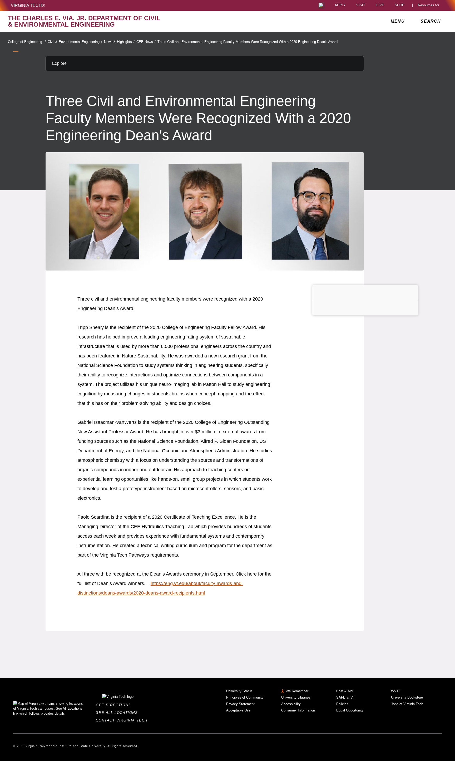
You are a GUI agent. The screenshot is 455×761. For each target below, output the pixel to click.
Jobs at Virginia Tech (407, 704)
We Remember (297, 691)
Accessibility (291, 704)
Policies (342, 704)
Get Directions (115, 705)
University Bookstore (407, 697)
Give (380, 5)
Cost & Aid (344, 691)
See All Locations (118, 713)
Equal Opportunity (350, 710)
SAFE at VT (345, 697)
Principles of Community (245, 697)
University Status (239, 691)
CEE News (146, 42)
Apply (340, 5)
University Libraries (295, 697)
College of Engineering (27, 42)
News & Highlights (119, 42)
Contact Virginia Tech (123, 720)
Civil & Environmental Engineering (75, 42)
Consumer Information (298, 710)
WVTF (396, 691)
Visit (360, 5)
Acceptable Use (238, 710)
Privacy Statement (240, 704)
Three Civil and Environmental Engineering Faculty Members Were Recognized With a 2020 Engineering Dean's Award (247, 42)
